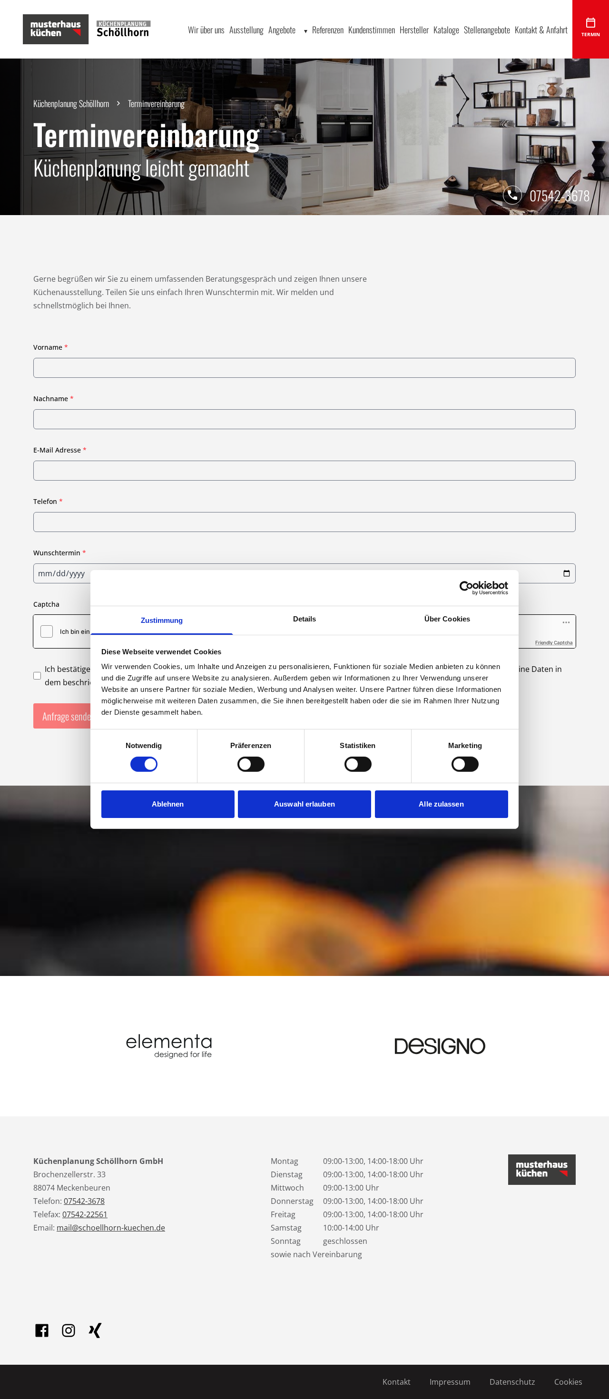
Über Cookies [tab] (447, 619)
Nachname (53, 398)
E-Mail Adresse (60, 449)
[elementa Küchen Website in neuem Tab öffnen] (169, 1046)
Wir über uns (206, 29)
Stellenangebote (487, 29)
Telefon (48, 501)
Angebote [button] (281, 29)
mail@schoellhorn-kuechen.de (111, 1227)
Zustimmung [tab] (162, 620)
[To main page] (94, 29)
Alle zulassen (441, 804)
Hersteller (414, 29)
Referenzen (328, 29)
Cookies (568, 1382)
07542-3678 (560, 195)
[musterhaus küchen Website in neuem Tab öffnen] (542, 1169)
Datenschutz (512, 1382)
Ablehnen (168, 804)
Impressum (450, 1382)
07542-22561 (85, 1214)
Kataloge (446, 29)
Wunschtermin (59, 552)
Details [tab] (304, 619)
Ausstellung (246, 29)
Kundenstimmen (371, 29)
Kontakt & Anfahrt (541, 29)
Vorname (50, 347)
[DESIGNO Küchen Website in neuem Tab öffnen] (440, 1046)
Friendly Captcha (554, 642)
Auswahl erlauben (304, 804)
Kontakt (397, 1382)
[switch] (251, 764)
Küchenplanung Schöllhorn (71, 103)
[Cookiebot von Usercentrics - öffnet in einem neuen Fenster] (466, 588)
